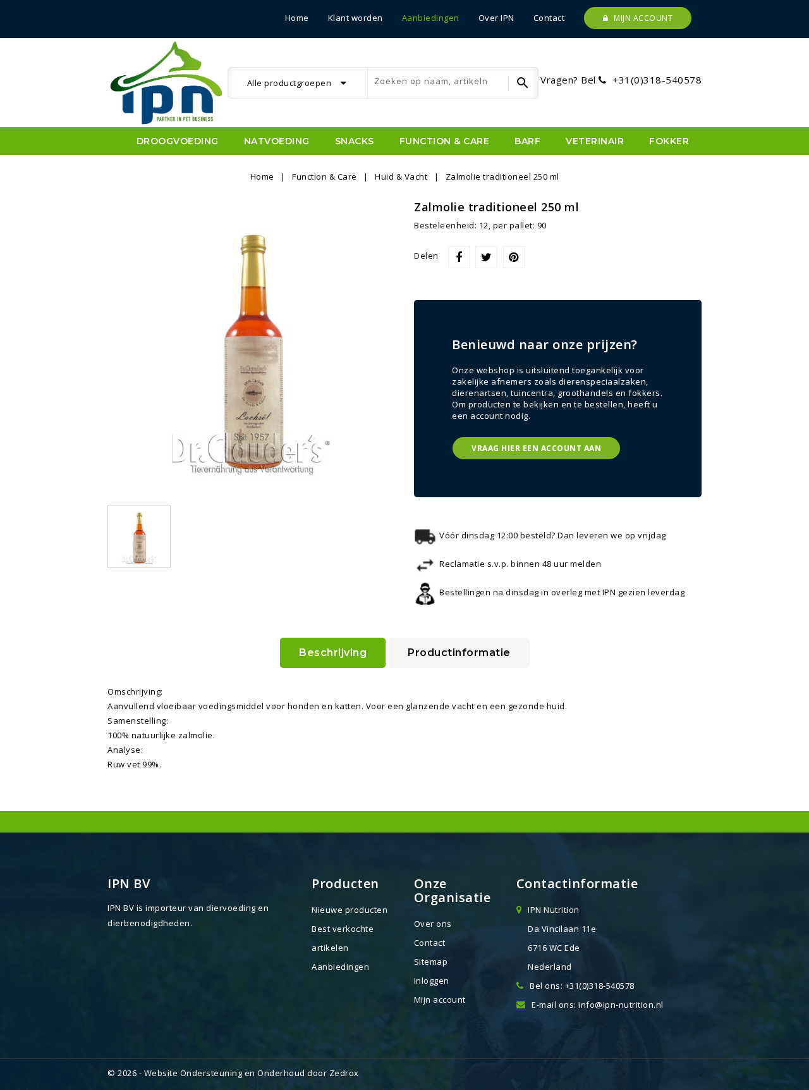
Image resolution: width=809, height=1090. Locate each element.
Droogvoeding (178, 141)
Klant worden (355, 17)
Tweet (486, 257)
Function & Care (444, 141)
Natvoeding (277, 141)
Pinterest (514, 257)
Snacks (354, 141)
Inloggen (431, 980)
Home (297, 17)
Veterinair (595, 141)
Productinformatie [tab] (459, 653)
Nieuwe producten (349, 909)
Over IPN (496, 17)
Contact (549, 17)
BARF (527, 141)
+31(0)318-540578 (657, 79)
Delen (459, 257)
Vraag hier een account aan (536, 448)
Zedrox (344, 1073)
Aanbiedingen (430, 17)
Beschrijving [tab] (333, 653)
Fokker (669, 141)
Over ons (433, 923)
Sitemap (431, 961)
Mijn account (642, 18)
